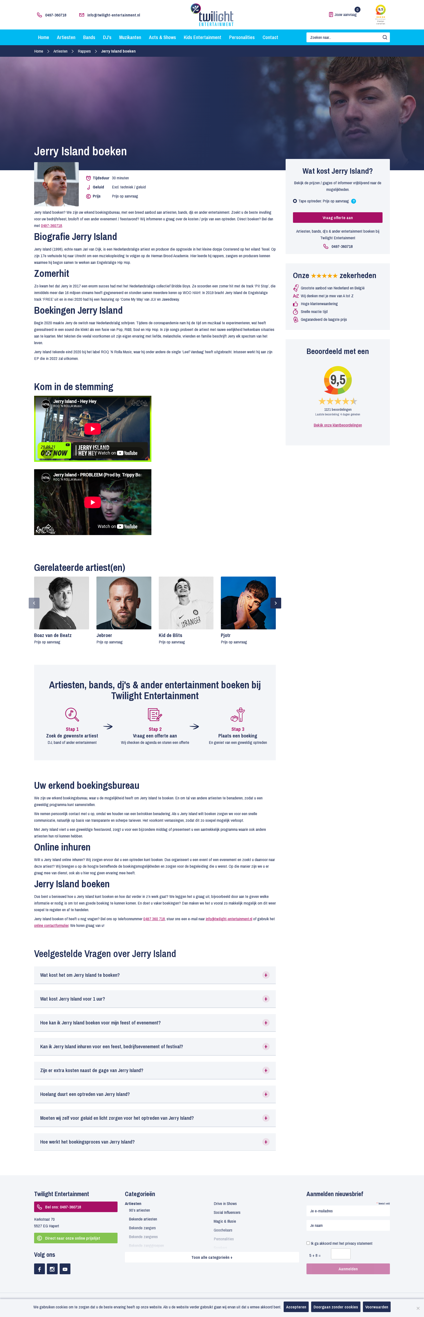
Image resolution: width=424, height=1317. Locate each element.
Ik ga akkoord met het (341, 1243)
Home (43, 37)
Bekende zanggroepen (146, 1245)
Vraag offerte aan (338, 217)
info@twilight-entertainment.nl (113, 15)
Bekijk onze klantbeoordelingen (338, 425)
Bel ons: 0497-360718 (63, 1207)
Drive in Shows (225, 1203)
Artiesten (66, 37)
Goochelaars (223, 1230)
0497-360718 (55, 15)
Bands (89, 37)
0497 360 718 (154, 918)
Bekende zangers (142, 1228)
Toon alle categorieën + (212, 1257)
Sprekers (220, 1247)
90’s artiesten (139, 1210)
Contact (270, 37)
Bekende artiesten (143, 1219)
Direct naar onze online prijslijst (72, 1238)
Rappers (84, 51)
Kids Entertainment (202, 37)
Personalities (242, 37)
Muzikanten (130, 37)
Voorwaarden (376, 1307)
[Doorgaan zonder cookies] (417, 1308)
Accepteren (296, 1307)
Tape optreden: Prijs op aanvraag (326, 202)
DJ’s (107, 37)
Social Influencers (227, 1212)
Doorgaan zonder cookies (336, 1307)
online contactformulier (51, 925)
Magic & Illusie (225, 1221)
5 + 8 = (315, 1255)
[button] (155, 975)
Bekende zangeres (143, 1236)
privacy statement (358, 1243)
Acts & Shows (162, 37)
